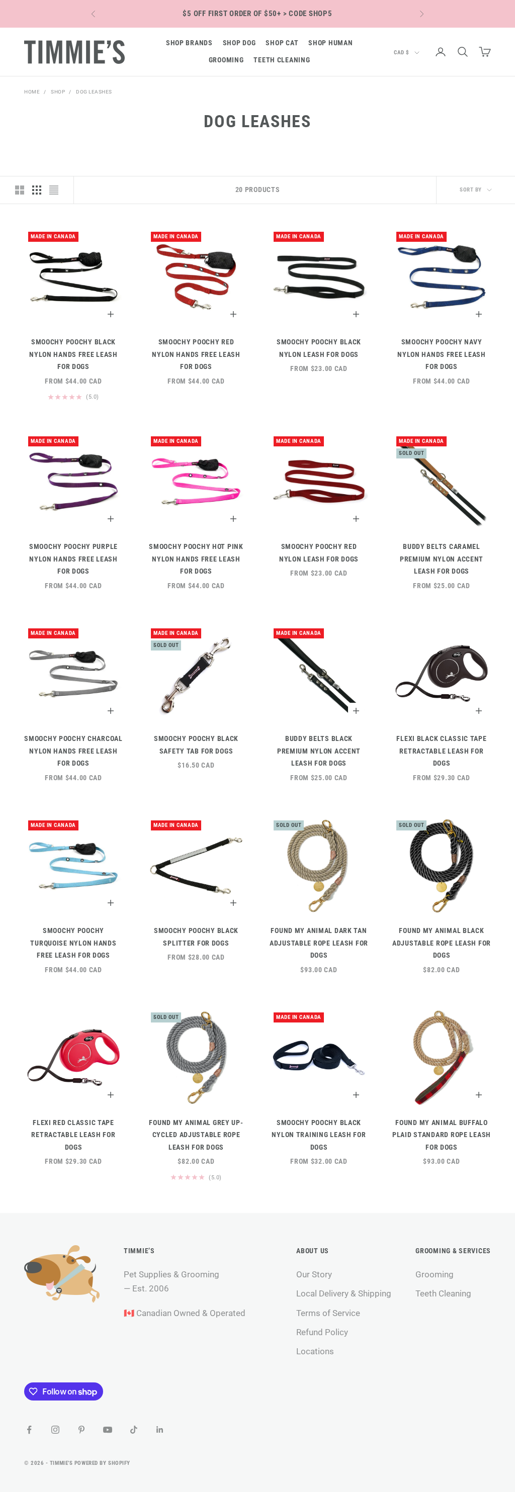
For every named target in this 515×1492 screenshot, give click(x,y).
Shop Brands (189, 43)
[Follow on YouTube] (108, 1430)
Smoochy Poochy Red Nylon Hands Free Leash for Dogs (196, 354)
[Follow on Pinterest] (81, 1430)
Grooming (226, 60)
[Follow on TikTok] (134, 1430)
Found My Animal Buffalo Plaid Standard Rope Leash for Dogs (441, 1135)
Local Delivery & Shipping (343, 1293)
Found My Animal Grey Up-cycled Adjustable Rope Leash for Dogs (196, 1135)
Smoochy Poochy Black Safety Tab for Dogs (196, 744)
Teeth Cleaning (281, 60)
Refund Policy (322, 1332)
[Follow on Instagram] (55, 1430)
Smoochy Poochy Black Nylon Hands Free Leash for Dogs (73, 354)
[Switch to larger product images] (19, 190)
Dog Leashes (94, 92)
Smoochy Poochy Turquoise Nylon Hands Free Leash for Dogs (73, 943)
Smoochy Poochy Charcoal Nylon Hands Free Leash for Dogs (73, 751)
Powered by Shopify (102, 1463)
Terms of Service (328, 1313)
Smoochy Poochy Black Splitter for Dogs (196, 936)
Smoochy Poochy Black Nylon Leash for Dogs (319, 348)
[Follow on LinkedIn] (160, 1430)
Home (32, 92)
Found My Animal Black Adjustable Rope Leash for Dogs (441, 943)
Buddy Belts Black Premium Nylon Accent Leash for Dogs (319, 751)
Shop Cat (282, 43)
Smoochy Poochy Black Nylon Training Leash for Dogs (319, 1135)
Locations (315, 1351)
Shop (58, 92)
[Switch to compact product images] (53, 190)
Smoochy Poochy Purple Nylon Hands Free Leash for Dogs (73, 559)
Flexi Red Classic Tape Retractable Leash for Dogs (73, 1135)
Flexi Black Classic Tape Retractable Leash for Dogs (441, 751)
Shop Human (330, 43)
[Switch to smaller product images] (36, 190)
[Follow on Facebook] (29, 1430)
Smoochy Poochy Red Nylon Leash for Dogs (319, 552)
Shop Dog (239, 43)
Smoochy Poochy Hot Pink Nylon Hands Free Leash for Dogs (196, 559)
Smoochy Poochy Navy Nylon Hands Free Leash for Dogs (441, 354)
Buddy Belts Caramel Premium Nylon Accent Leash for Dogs (441, 559)
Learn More (308, 13)
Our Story (314, 1274)
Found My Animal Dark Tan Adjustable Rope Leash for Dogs (319, 943)
